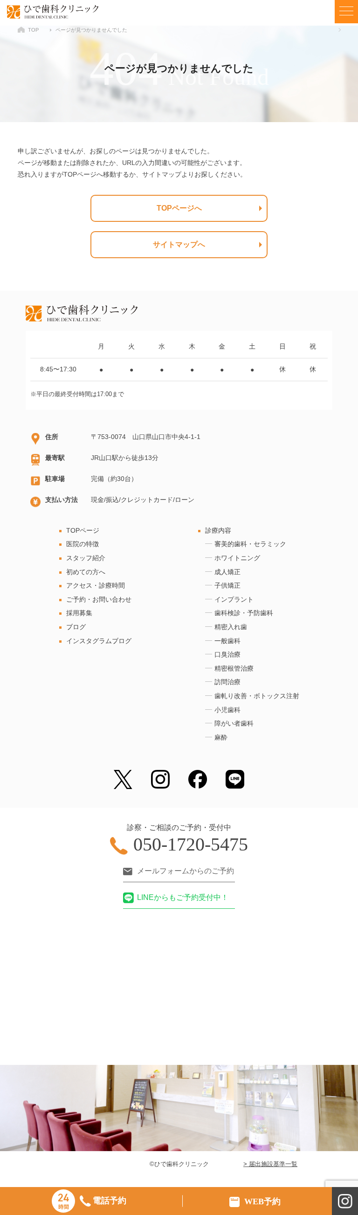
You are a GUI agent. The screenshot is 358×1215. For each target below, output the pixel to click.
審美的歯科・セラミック (250, 544)
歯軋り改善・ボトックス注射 (256, 696)
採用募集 (79, 613)
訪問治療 (227, 682)
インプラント (234, 599)
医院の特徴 (82, 544)
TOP (33, 30)
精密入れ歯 (230, 627)
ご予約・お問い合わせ (98, 599)
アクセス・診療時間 (95, 585)
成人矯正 (227, 572)
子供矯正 (227, 585)
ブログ (76, 627)
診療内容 (218, 530)
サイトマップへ (179, 244)
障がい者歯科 (234, 723)
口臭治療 (227, 654)
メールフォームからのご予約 (185, 871)
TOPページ (82, 530)
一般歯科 (227, 641)
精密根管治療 (234, 668)
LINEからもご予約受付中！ (182, 897)
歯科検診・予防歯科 (243, 613)
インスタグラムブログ (98, 641)
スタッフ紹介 (85, 558)
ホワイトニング (237, 558)
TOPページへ (179, 208)
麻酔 (220, 737)
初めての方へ (85, 572)
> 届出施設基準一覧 (270, 1163)
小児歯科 (227, 710)
